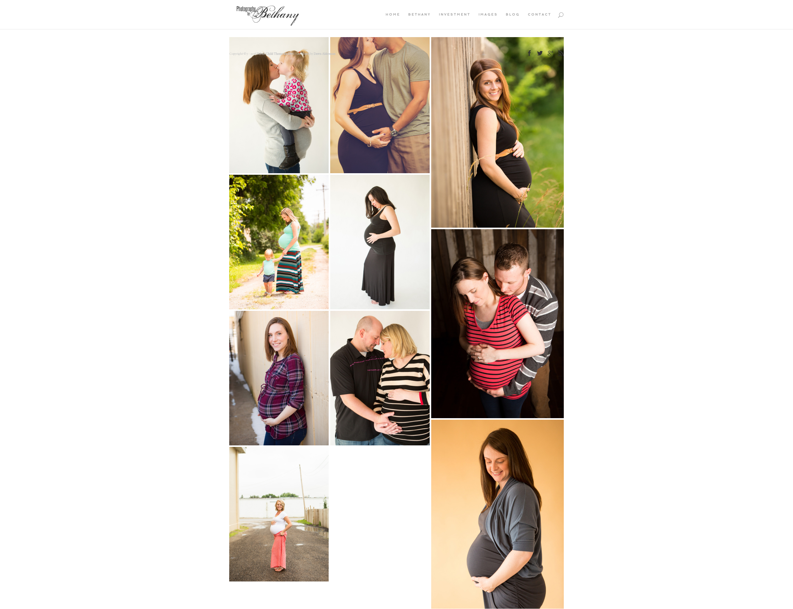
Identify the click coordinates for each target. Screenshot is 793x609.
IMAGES (488, 14)
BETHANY (419, 14)
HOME (393, 14)
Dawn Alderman (324, 54)
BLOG (513, 14)
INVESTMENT (455, 14)
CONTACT (539, 14)
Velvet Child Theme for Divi (275, 54)
